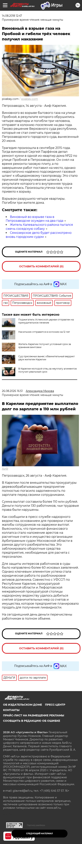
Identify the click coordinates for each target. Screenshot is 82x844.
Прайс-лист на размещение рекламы (33, 715)
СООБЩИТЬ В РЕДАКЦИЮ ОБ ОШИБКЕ (31, 720)
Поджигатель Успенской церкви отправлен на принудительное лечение (46, 321)
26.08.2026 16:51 (12, 391)
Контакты (11, 710)
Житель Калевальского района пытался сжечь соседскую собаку (39, 227)
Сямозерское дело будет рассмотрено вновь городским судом (39, 235)
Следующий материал (39, 833)
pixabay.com (29, 99)
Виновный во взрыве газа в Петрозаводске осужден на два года (34, 219)
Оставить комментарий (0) (41, 266)
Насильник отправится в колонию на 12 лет (44, 331)
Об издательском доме (22, 704)
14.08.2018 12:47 (12, 15)
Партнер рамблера (36, 825)
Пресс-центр (55, 704)
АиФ (5, 468)
